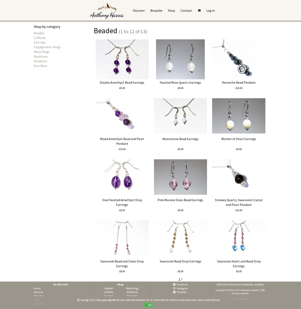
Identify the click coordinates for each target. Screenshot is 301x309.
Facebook (182, 284)
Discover (139, 10)
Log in (210, 10)
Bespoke (156, 10)
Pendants (40, 61)
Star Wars (40, 66)
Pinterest (181, 292)
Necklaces (41, 56)
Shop (171, 10)
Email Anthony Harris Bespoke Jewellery (242, 284)
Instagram (182, 288)
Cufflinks (40, 38)
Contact (186, 10)
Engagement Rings (47, 47)
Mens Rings (42, 52)
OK (150, 304)
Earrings (40, 42)
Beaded (39, 33)
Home (37, 288)
